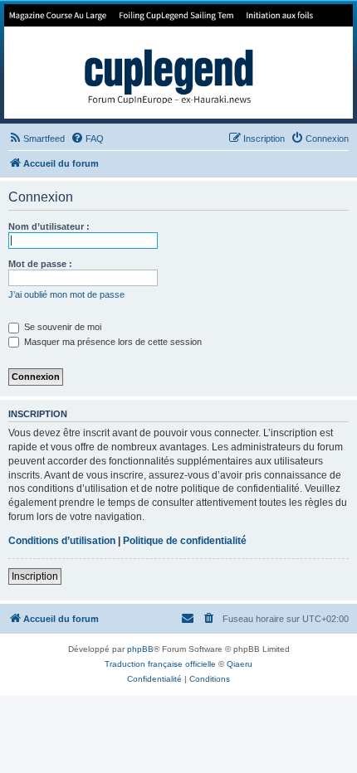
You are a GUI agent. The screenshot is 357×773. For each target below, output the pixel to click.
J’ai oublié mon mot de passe (66, 294)
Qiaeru (239, 663)
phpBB (140, 649)
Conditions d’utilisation (61, 541)
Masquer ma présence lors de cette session (112, 342)
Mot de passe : (40, 264)
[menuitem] (36, 138)
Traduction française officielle (160, 663)
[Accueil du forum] (178, 61)
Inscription (35, 576)
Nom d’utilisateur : (49, 226)
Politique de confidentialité (185, 541)
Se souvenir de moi (61, 327)
